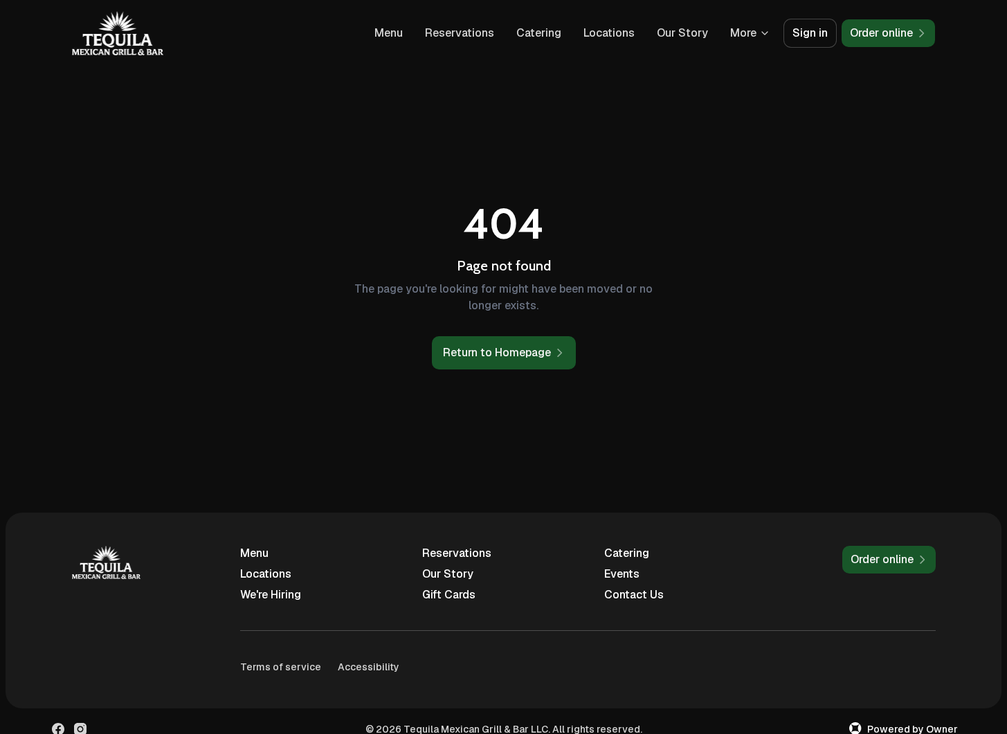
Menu (388, 33)
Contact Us (634, 594)
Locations (609, 33)
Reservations (459, 33)
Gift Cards (448, 594)
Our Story (682, 33)
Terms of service (280, 667)
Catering (538, 33)
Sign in (810, 33)
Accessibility (368, 667)
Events (621, 574)
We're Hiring (270, 594)
